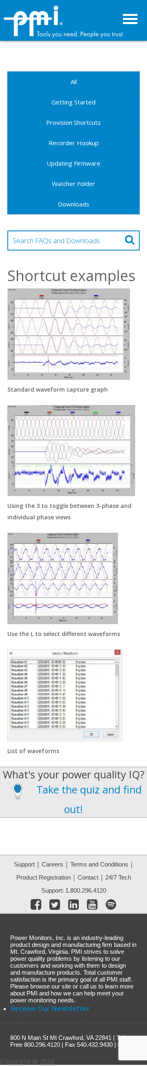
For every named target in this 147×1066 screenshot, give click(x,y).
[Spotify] (111, 906)
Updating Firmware (73, 163)
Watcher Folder (73, 184)
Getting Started (73, 102)
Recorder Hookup (74, 143)
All (74, 82)
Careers (52, 864)
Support (24, 864)
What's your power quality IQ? (74, 774)
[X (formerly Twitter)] (54, 906)
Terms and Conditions (99, 864)
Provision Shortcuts (73, 122)
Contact (88, 877)
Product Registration (43, 877)
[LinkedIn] (73, 906)
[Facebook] (36, 906)
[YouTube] (92, 906)
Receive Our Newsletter (50, 1008)
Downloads (73, 204)
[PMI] (64, 36)
